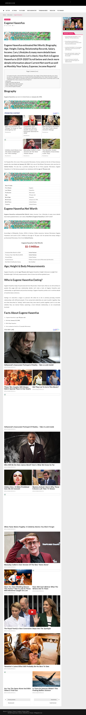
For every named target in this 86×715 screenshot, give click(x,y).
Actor (8, 10)
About (4, 711)
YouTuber (22, 10)
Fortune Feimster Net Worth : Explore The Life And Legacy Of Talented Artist (72, 60)
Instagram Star (31, 10)
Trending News (43, 10)
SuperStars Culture (10, 3)
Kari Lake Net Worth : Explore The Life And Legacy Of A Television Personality (72, 54)
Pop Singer (60, 10)
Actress (14, 10)
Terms (14, 711)
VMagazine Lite (38, 712)
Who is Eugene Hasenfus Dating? (13, 85)
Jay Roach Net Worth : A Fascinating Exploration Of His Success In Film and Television (73, 48)
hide (36, 71)
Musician (52, 10)
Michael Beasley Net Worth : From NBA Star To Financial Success (73, 37)
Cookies (19, 711)
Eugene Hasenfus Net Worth (12, 82)
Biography (8, 81)
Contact (9, 711)
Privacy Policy (25, 711)
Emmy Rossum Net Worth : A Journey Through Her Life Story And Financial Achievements (73, 42)
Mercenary (7, 19)
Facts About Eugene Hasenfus (13, 86)
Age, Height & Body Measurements (14, 83)
